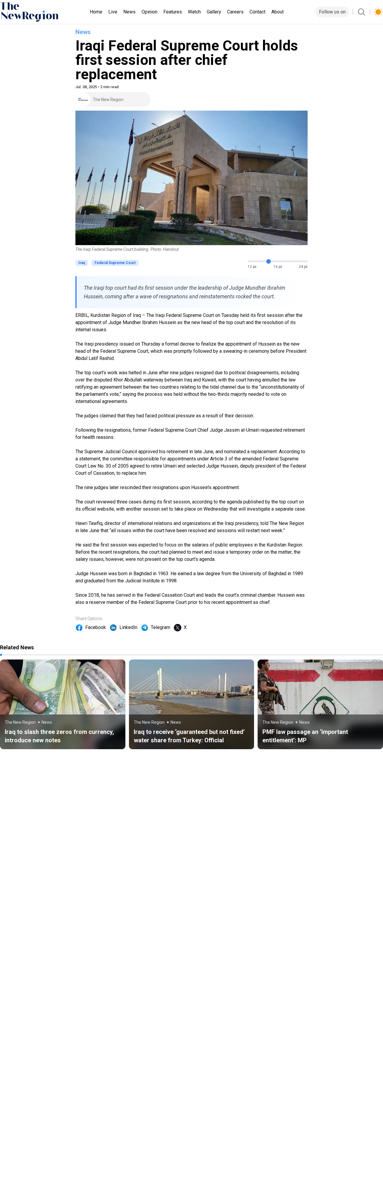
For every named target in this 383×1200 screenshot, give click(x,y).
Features (172, 12)
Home (96, 12)
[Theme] (378, 12)
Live (112, 12)
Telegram (160, 627)
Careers (235, 12)
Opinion (149, 12)
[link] (62, 704)
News (129, 12)
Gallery (214, 12)
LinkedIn (128, 627)
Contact (257, 12)
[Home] (29, 12)
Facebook (95, 627)
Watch (194, 12)
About (277, 12)
